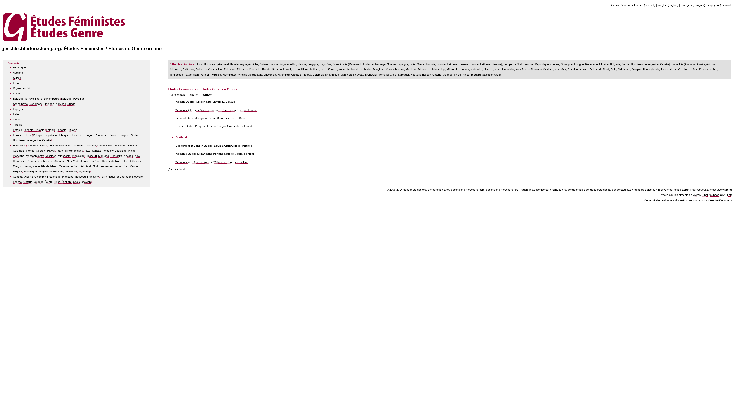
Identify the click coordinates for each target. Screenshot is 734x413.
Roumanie (101, 135)
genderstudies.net (439, 189)
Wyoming (84, 171)
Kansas (96, 150)
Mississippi (78, 155)
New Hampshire (504, 69)
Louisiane (121, 150)
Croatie (46, 140)
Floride (30, 150)
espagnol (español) (720, 5)
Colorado (90, 145)
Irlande (17, 93)
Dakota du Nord (111, 161)
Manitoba (67, 176)
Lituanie (72, 129)
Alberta (28, 176)
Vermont (135, 166)
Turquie (17, 124)
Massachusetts (35, 155)
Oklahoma (136, 161)
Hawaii (51, 150)
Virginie (17, 171)
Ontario (27, 181)
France (17, 83)
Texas (117, 166)
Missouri (92, 155)
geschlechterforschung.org (502, 189)
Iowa (87, 150)
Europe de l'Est (22, 135)
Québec (38, 181)
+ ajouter (192, 94)
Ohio (125, 161)
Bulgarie (125, 135)
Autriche (18, 72)
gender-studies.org (414, 189)
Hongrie (88, 135)
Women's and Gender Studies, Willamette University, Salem (211, 162)
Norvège (61, 103)
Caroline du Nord (90, 161)
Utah (125, 166)
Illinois (69, 150)
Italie (16, 114)
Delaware (119, 145)
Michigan (50, 155)
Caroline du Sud (68, 166)
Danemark (35, 103)
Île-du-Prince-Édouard (58, 181)
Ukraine (113, 135)
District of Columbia (249, 69)
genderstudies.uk (622, 189)
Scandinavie (20, 103)
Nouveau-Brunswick (87, 176)
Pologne (38, 135)
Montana (103, 155)
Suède (71, 103)
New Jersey (35, 161)
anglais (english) (668, 5)
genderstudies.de (578, 189)
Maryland (18, 155)
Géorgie (41, 150)
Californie (77, 145)
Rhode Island (49, 166)
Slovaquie (76, 135)
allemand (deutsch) (643, 5)
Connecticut (104, 145)
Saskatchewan (82, 181)
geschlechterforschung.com (468, 189)
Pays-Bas (78, 98)
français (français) (693, 5)
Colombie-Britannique (47, 176)
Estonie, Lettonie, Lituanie (28, 129)
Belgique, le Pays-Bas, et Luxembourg (36, 98)
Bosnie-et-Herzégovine (27, 140)
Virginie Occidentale (51, 171)
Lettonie (61, 129)
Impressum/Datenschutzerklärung (711, 189)
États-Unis (19, 145)
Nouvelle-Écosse (421, 74)
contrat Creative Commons (715, 200)
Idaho (60, 150)
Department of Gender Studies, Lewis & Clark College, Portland (213, 145)
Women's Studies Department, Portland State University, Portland (214, 153)
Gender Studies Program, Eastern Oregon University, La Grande (214, 126)
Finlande (49, 103)
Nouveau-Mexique (54, 161)
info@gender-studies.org (673, 189)
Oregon (17, 166)
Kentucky (107, 150)
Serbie (135, 135)
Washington (31, 171)
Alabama (32, 145)
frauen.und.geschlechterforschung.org (543, 189)
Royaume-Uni (21, 88)
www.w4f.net (700, 194)
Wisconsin (71, 171)
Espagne (18, 109)
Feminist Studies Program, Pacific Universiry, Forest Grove (210, 118)
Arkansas (64, 145)
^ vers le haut (177, 94)
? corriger (206, 94)
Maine (132, 150)
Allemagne (19, 67)
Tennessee (106, 166)
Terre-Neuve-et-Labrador (116, 176)
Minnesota (64, 155)
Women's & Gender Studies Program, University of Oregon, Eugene (216, 110)
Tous (199, 64)
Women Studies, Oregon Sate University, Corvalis (205, 101)
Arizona (53, 145)
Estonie (50, 129)
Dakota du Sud (89, 166)
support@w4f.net (720, 194)
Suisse (17, 77)
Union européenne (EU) (218, 64)
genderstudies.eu (644, 189)
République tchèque (57, 135)
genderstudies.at (600, 189)
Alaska (43, 145)
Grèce (16, 119)
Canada (18, 176)
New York (72, 161)
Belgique (66, 98)
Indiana (78, 150)
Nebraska (116, 155)
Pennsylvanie (32, 166)
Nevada (128, 155)
